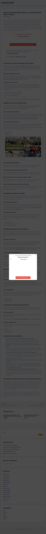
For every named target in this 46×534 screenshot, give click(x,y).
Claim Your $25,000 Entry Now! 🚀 (23, 277)
